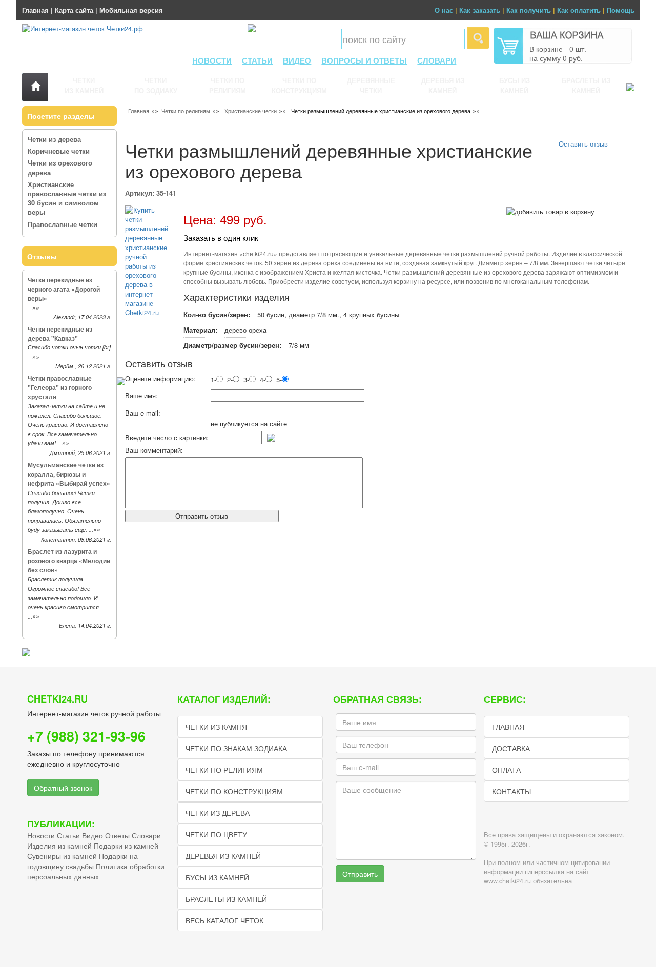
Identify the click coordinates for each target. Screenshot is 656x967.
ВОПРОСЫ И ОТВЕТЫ (364, 60)
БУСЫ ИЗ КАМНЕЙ (514, 85)
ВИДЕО (297, 60)
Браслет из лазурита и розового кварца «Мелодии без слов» (69, 560)
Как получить (528, 10)
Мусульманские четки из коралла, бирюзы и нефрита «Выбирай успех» (69, 474)
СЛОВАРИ (436, 60)
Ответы (117, 835)
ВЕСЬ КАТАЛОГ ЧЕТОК (224, 920)
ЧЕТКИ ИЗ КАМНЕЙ (84, 85)
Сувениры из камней (62, 856)
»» (35, 307)
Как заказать (479, 10)
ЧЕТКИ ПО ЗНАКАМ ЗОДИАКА (236, 748)
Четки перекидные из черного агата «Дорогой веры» (64, 289)
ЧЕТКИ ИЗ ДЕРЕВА (218, 813)
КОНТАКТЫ (511, 791)
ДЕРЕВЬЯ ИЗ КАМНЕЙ (442, 85)
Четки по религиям (185, 111)
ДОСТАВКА (511, 748)
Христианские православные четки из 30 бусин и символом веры (67, 198)
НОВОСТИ (212, 60)
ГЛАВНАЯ (508, 727)
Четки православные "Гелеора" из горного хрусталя (60, 387)
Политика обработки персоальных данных (96, 871)
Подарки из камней (126, 845)
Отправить (360, 874)
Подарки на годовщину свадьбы (82, 861)
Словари (146, 835)
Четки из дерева (54, 139)
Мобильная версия (131, 10)
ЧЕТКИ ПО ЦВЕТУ (216, 834)
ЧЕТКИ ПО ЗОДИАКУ (155, 85)
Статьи (68, 835)
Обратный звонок (63, 788)
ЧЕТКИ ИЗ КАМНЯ (216, 727)
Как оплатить (579, 10)
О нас (444, 10)
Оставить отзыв (583, 144)
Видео (92, 835)
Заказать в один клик (220, 237)
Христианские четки (250, 111)
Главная (35, 10)
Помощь (620, 10)
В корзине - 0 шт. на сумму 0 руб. (557, 53)
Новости (41, 835)
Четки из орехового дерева (60, 167)
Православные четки (62, 224)
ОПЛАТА (506, 770)
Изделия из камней (59, 845)
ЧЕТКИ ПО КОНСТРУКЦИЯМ (299, 85)
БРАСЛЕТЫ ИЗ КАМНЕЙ (586, 85)
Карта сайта (74, 10)
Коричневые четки (59, 151)
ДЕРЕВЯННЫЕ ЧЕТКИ (371, 85)
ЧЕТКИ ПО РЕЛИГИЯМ (227, 85)
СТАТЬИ (257, 60)
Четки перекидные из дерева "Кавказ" (60, 333)
